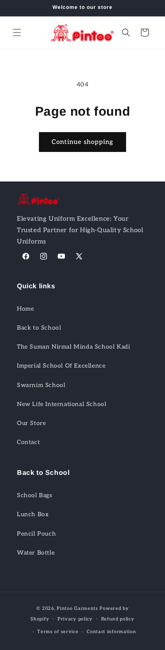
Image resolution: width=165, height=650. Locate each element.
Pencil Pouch (36, 533)
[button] (17, 32)
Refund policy (118, 619)
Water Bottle (36, 552)
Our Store (31, 423)
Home (25, 308)
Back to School (39, 327)
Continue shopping (82, 142)
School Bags (34, 495)
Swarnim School (41, 385)
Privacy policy (75, 619)
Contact (28, 442)
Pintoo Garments (77, 608)
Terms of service (57, 631)
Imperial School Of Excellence (61, 365)
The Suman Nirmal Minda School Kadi (73, 346)
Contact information (111, 631)
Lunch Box (33, 514)
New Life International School (61, 404)
